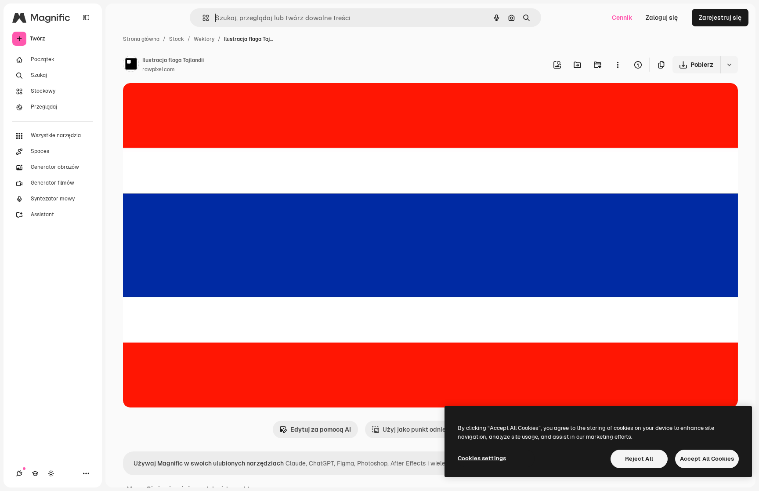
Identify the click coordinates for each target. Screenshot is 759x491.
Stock (176, 39)
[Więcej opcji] (617, 64)
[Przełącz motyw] (51, 473)
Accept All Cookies (707, 458)
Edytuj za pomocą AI (320, 429)
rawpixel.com (158, 69)
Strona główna (141, 39)
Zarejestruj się (720, 18)
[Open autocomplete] (202, 18)
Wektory (204, 39)
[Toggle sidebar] (86, 18)
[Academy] (35, 473)
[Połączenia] (19, 473)
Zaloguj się (662, 18)
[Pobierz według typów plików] (729, 64)
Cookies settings (482, 458)
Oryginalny (183, 100)
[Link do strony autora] (131, 65)
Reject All (639, 458)
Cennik (622, 18)
